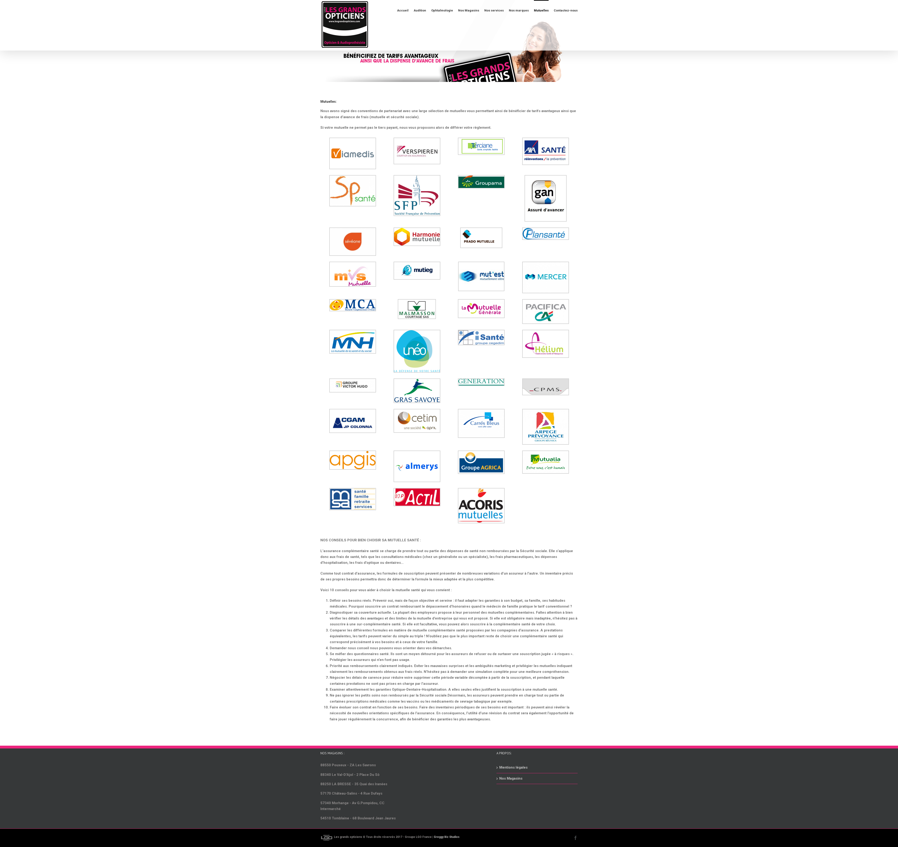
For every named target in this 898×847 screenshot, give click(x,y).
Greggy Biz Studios (447, 837)
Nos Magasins (510, 778)
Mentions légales (513, 767)
